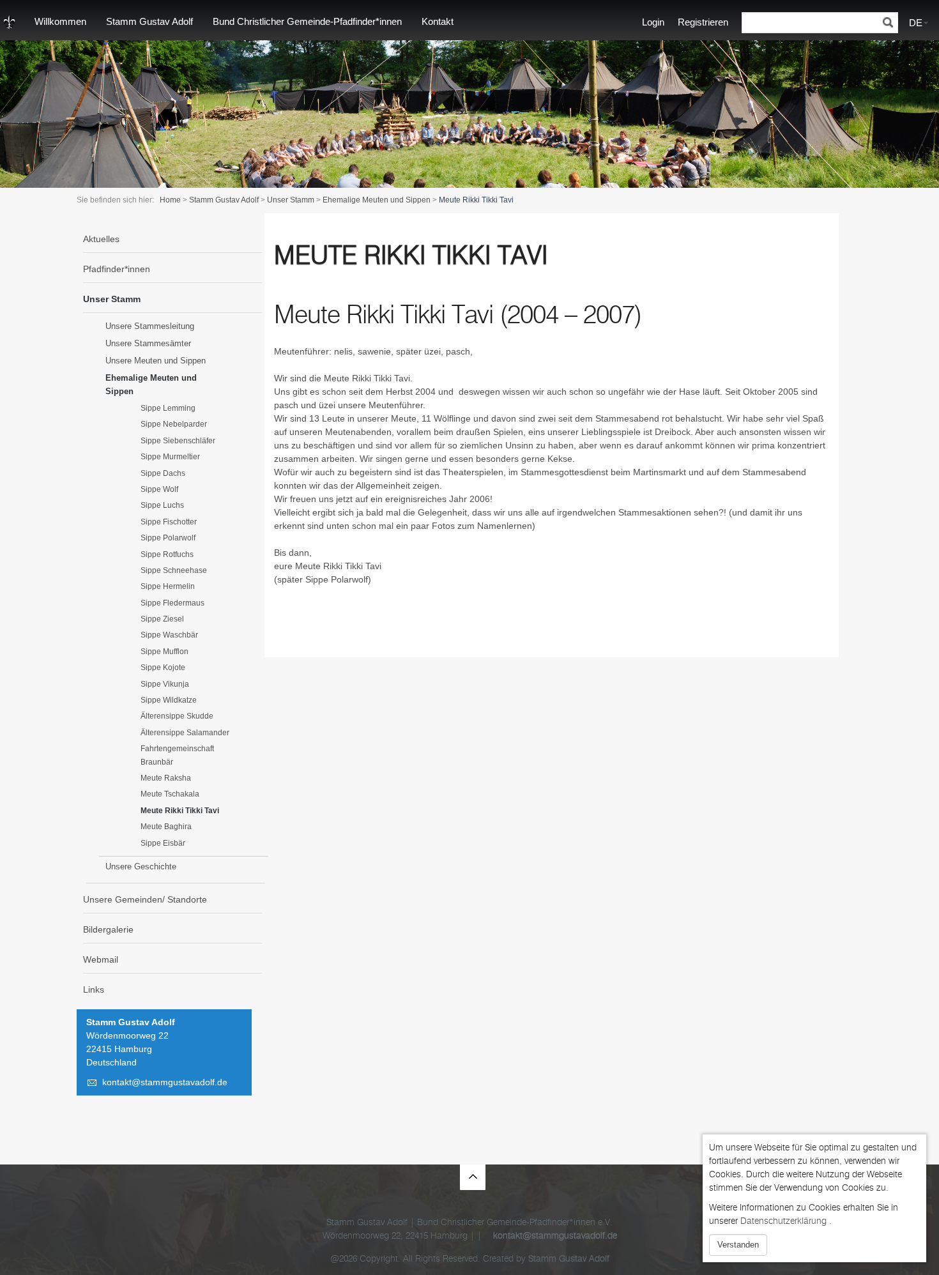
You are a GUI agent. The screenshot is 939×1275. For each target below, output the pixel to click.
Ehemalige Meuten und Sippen (377, 199)
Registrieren (703, 22)
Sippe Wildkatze (169, 700)
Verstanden (738, 1244)
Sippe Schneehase (174, 570)
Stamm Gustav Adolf (149, 21)
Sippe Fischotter (169, 521)
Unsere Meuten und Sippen (155, 360)
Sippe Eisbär (163, 843)
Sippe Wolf (159, 489)
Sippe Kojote (163, 667)
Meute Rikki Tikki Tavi (180, 810)
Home (170, 199)
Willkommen (60, 21)
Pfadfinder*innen (116, 269)
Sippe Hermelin (168, 586)
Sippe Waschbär (169, 634)
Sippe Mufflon (164, 651)
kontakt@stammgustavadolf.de (164, 1082)
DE (915, 22)
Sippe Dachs (163, 473)
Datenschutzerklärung (783, 1221)
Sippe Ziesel (162, 619)
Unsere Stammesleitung (149, 326)
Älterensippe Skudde (177, 716)
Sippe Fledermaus (172, 603)
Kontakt (438, 21)
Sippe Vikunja (165, 684)
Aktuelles (101, 239)
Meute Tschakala (170, 794)
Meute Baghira (166, 826)
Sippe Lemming (168, 408)
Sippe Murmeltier (170, 456)
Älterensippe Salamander (185, 732)
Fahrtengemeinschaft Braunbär (177, 755)
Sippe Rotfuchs (167, 554)
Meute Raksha (166, 778)
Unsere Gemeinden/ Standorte (145, 899)
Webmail (100, 959)
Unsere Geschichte (140, 866)
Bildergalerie (108, 929)
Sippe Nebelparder (174, 424)
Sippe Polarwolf (168, 537)
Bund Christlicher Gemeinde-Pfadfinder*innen (307, 21)
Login (653, 22)
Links (93, 989)
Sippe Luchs (162, 505)
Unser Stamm (290, 199)
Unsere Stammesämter (148, 343)
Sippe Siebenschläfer (178, 440)
